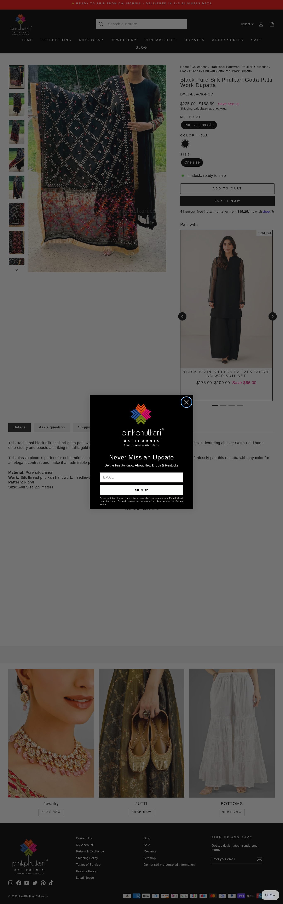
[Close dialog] (186, 402)
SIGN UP (141, 490)
